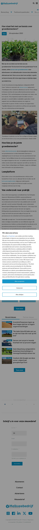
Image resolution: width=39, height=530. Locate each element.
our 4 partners (11, 236)
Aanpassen (19, 288)
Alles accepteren (19, 281)
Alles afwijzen (19, 294)
